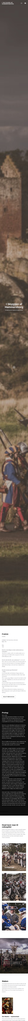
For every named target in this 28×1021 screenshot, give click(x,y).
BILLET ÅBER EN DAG (8, 696)
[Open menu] (21, 3)
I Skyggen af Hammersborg (8, 3)
